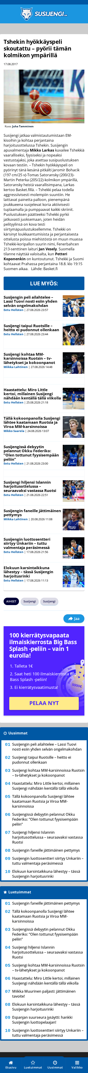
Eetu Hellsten (13, 310)
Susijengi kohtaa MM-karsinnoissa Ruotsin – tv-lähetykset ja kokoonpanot (29, 358)
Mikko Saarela (14, 431)
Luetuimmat (19, 892)
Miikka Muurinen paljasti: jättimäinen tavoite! (44, 994)
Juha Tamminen (23, 126)
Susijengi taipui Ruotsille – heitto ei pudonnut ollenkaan (31, 328)
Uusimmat (18, 733)
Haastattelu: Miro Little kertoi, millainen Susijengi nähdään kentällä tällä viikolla (32, 394)
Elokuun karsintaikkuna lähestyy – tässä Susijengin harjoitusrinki (28, 572)
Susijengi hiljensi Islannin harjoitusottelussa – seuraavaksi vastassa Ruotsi (30, 486)
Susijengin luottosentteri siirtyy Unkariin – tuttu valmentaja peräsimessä (27, 543)
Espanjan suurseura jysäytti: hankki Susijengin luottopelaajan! (42, 1020)
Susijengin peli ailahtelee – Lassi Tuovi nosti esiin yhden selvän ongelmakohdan (30, 301)
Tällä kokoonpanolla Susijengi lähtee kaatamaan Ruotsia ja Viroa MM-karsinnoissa (32, 422)
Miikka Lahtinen (16, 367)
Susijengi (29, 601)
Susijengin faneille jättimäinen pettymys (32, 513)
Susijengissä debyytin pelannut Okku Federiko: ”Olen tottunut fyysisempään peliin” (31, 453)
